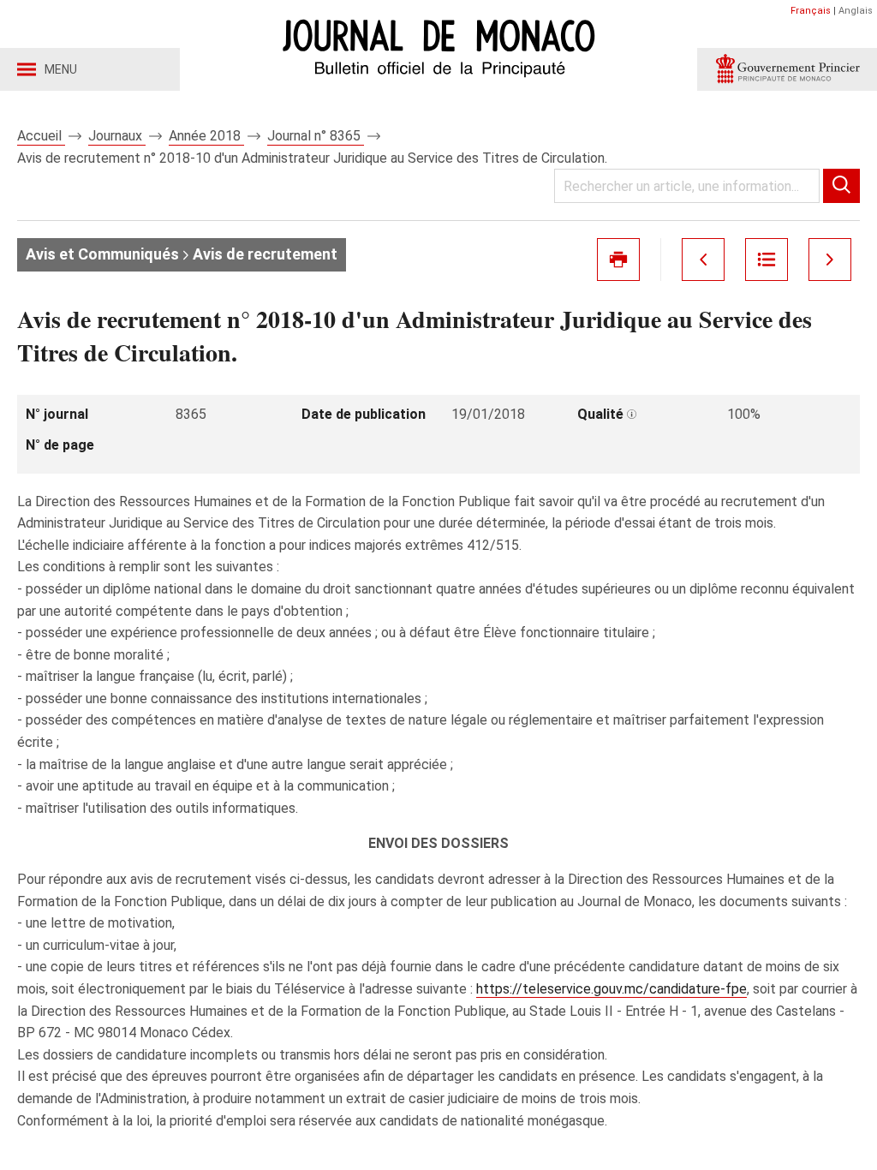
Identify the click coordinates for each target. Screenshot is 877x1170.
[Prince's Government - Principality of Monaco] (787, 69)
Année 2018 (206, 136)
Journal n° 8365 (315, 136)
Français (810, 10)
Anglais (855, 10)
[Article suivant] (829, 259)
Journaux (117, 136)
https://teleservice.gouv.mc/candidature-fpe (611, 989)
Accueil (41, 136)
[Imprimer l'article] (618, 259)
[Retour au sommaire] (766, 259)
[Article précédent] (703, 259)
